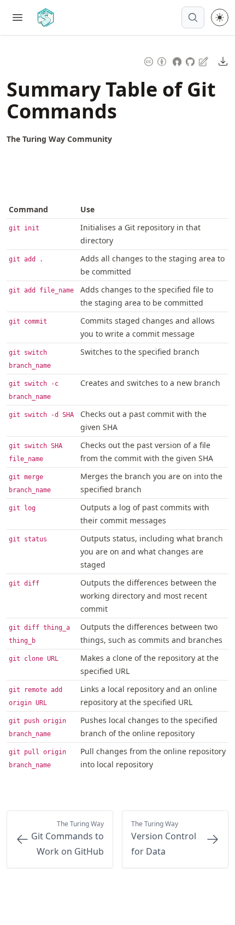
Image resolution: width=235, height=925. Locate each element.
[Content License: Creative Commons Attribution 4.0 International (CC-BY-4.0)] (155, 60)
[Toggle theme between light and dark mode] (219, 17)
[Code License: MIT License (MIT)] (177, 60)
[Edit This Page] (204, 61)
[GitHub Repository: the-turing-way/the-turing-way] (191, 60)
